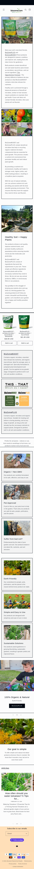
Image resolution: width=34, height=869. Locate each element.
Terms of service (22, 863)
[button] (4, 10)
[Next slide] (21, 715)
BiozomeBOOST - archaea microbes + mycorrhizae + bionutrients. (9, 334)
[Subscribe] (26, 833)
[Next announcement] (31, 2)
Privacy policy (12, 863)
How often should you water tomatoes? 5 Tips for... (16, 796)
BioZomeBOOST (11, 354)
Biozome (9, 861)
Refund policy (28, 861)
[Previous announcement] (3, 2)
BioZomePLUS (10, 52)
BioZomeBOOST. (10, 55)
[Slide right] (21, 824)
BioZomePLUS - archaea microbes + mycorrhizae (25, 333)
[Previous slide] (13, 715)
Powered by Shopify (17, 861)
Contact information (18, 866)
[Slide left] (13, 824)
